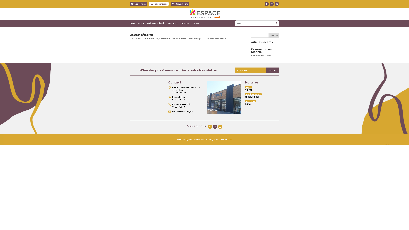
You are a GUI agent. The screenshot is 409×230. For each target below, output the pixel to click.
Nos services (226, 140)
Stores (196, 23)
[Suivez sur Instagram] (272, 4)
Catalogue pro (212, 140)
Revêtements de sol (155, 23)
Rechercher (274, 35)
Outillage (185, 23)
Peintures (172, 23)
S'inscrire (272, 70)
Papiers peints (136, 23)
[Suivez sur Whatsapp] (277, 4)
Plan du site (199, 140)
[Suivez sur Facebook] (267, 4)
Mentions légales (184, 140)
